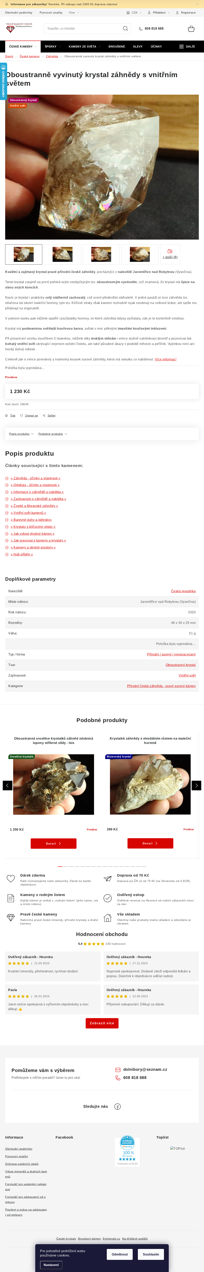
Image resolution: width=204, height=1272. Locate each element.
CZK (134, 12)
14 (138, 866)
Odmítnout (120, 1254)
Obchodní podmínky (18, 12)
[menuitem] (23, 46)
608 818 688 (154, 28)
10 (116, 866)
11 (121, 866)
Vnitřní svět (187, 675)
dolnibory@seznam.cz (145, 1069)
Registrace (188, 12)
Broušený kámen (89, 1238)
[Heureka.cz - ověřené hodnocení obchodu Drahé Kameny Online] (127, 1151)
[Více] (187, 46)
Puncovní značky (51, 12)
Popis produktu (19, 433)
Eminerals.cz (111, 1238)
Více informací (165, 359)
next (196, 785)
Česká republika (183, 591)
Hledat (125, 28)
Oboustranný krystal (181, 665)
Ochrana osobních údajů (21, 1163)
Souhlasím (151, 1254)
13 (132, 866)
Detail (51, 843)
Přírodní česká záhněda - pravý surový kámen (161, 686)
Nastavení (51, 1265)
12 (127, 866)
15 (143, 866)
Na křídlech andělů (135, 1238)
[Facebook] (117, 1106)
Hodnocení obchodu (102, 934)
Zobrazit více (102, 1023)
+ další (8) (170, 257)
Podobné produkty (50, 433)
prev (7, 785)
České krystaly (66, 1238)
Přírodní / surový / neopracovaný (171, 654)
